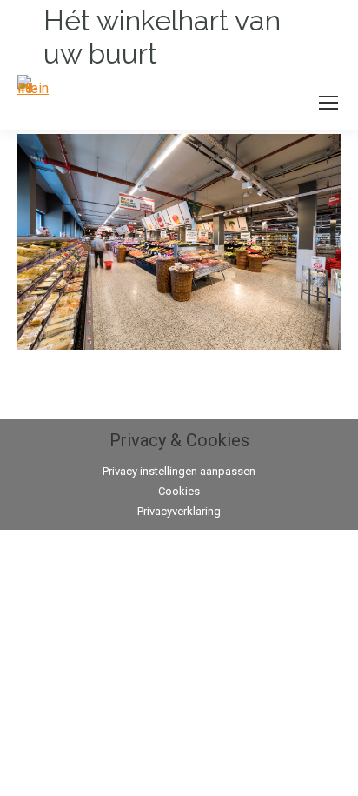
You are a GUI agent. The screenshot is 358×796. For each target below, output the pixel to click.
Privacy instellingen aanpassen (179, 471)
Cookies (179, 491)
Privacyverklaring (179, 511)
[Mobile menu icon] (328, 102)
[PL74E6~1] (179, 242)
